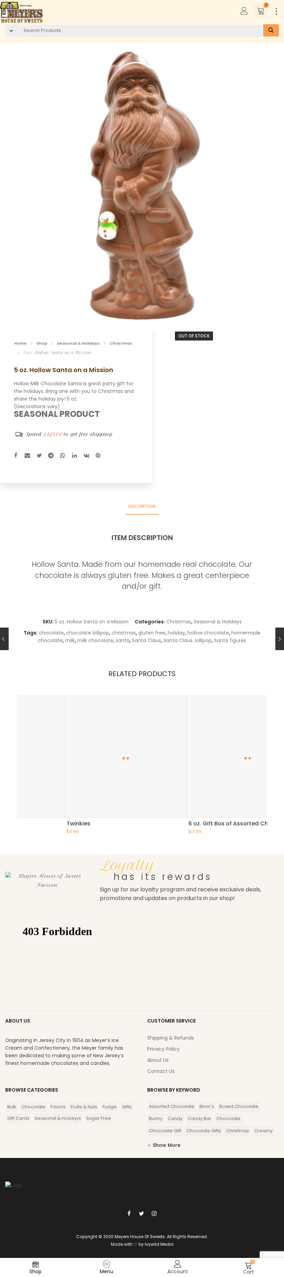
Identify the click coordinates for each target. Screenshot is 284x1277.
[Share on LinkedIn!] (74, 456)
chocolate (51, 632)
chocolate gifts (203, 1130)
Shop (41, 343)
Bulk (11, 1106)
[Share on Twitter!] (39, 456)
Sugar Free (98, 1118)
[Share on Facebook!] (15, 456)
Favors (58, 1106)
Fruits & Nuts (84, 1106)
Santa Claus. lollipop (187, 640)
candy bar (199, 1118)
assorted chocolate (171, 1106)
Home (20, 343)
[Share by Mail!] (27, 456)
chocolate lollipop (87, 632)
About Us (158, 1060)
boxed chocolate (238, 1106)
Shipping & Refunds (170, 1037)
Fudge (110, 1106)
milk (70, 640)
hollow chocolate (208, 632)
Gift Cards (18, 1118)
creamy (263, 1130)
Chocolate (33, 1106)
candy (175, 1118)
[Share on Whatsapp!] (62, 456)
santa (123, 640)
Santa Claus (146, 640)
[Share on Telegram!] (51, 456)
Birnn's (206, 1106)
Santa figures (230, 640)
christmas (124, 632)
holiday (176, 632)
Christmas (120, 343)
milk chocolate (95, 640)
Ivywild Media (159, 1244)
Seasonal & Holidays (78, 343)
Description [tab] (142, 506)
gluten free (151, 632)
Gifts (127, 1106)
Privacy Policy (163, 1048)
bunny (155, 1118)
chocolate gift (165, 1130)
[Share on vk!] (86, 456)
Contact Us (161, 1071)
